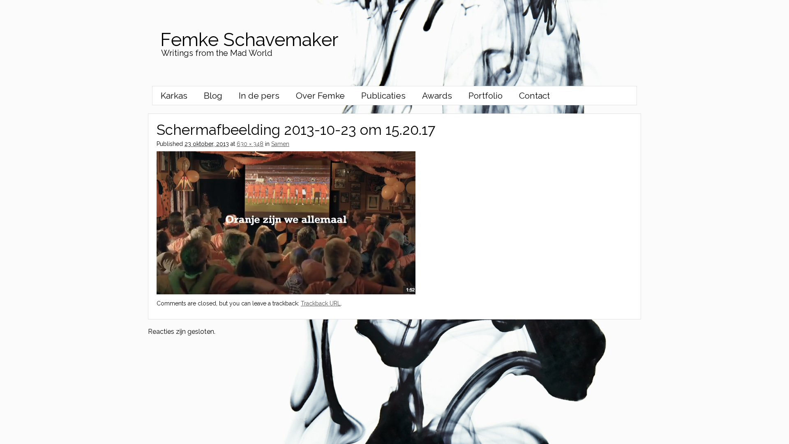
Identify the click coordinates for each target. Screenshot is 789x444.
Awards (437, 95)
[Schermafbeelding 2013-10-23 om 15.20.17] (286, 292)
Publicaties (383, 95)
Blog (213, 95)
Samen (280, 144)
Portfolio (485, 95)
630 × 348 (250, 144)
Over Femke (320, 95)
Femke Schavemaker (249, 40)
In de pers (259, 95)
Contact (534, 95)
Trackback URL (321, 303)
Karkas (174, 95)
